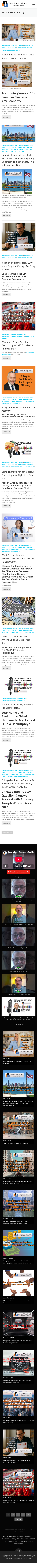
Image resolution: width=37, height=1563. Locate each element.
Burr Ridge (28, 1536)
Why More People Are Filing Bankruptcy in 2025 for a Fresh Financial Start (17, 345)
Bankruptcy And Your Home (12, 45)
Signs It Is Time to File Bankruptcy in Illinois (15, 1143)
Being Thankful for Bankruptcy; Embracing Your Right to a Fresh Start (18, 475)
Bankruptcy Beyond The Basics (22, 49)
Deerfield (5, 1539)
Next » (18, 1519)
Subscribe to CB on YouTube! (19, 872)
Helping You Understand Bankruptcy (16, 776)
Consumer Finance (17, 149)
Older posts (7, 832)
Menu (33, 4)
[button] (20, 877)
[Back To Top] (18, 1551)
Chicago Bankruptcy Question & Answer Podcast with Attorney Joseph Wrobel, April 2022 (18, 783)
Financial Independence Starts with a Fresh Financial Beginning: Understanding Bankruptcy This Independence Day (18, 1103)
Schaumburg (12, 1541)
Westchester (18, 1544)
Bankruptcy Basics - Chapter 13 (14, 334)
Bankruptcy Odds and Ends (12, 51)
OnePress (12, 1558)
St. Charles (29, 1541)
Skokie (21, 1541)
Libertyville (15, 1539)
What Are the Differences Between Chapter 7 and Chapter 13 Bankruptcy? (18, 558)
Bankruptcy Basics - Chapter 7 (13, 336)
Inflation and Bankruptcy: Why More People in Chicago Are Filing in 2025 (18, 266)
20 (28, 1515)
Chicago (20, 1536)
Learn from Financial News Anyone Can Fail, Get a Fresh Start (16, 640)
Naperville (24, 1539)
